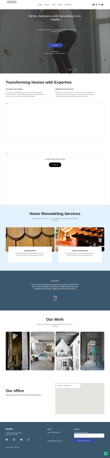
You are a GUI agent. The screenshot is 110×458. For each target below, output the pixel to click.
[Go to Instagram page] (97, 4)
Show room (68, 4)
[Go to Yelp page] (99, 4)
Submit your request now (83, 440)
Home (40, 4)
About (53, 4)
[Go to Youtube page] (102, 4)
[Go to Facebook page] (94, 4)
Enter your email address (81, 432)
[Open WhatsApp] (105, 453)
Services (47, 4)
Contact (60, 4)
